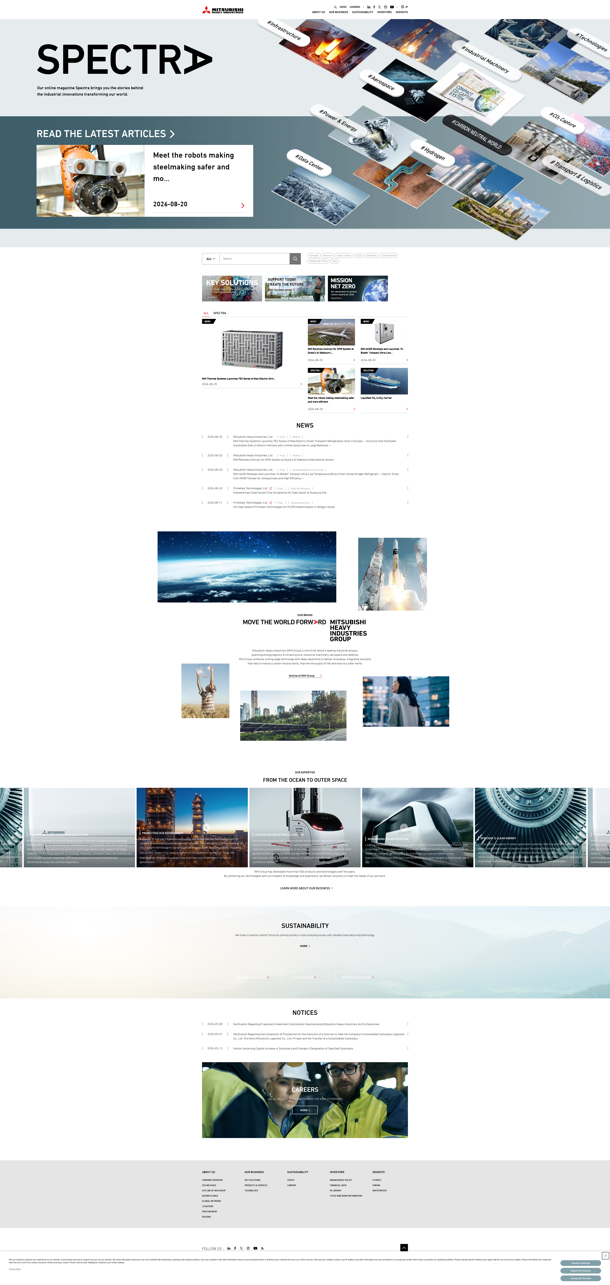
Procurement (209, 1211)
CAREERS (355, 6)
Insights (402, 12)
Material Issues (303, 977)
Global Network (211, 1201)
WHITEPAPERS (380, 1190)
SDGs (334, 261)
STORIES (377, 1180)
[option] (232, 288)
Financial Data (338, 1185)
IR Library (335, 1190)
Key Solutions (253, 1180)
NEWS (343, 6)
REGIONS (206, 1216)
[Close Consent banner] (605, 1255)
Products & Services (256, 1185)
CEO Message (209, 1185)
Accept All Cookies (581, 1278)
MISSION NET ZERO (318, 261)
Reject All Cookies (581, 1270)
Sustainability (362, 12)
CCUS (358, 255)
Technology (251, 1190)
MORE (303, 946)
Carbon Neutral (389, 255)
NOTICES (305, 1012)
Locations (207, 1206)
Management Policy (341, 1180)
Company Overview (212, 1180)
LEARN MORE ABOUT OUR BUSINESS (305, 888)
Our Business (338, 12)
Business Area (210, 1195)
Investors (384, 12)
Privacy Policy (15, 1269)
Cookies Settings (581, 1263)
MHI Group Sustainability (250, 977)
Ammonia (327, 255)
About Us (318, 12)
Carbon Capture (344, 255)
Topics (290, 1180)
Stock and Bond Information (346, 1195)
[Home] (222, 9)
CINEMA (376, 1185)
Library (291, 1185)
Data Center (371, 255)
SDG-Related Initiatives (356, 977)
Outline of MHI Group (302, 675)
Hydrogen (314, 255)
